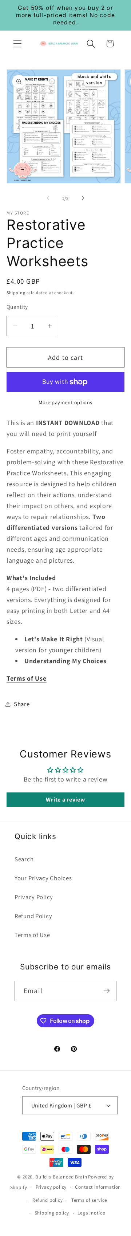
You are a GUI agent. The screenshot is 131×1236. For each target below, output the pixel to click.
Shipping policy (52, 1213)
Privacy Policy (34, 897)
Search (24, 859)
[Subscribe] (106, 991)
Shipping (16, 292)
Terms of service (89, 1200)
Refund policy (47, 1200)
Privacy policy (51, 1187)
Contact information (98, 1187)
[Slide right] (83, 198)
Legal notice (91, 1213)
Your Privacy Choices (43, 878)
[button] (17, 44)
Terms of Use (32, 935)
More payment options (65, 402)
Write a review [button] (65, 799)
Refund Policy (33, 916)
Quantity (17, 306)
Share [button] (22, 704)
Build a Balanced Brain (61, 1177)
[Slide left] (48, 198)
